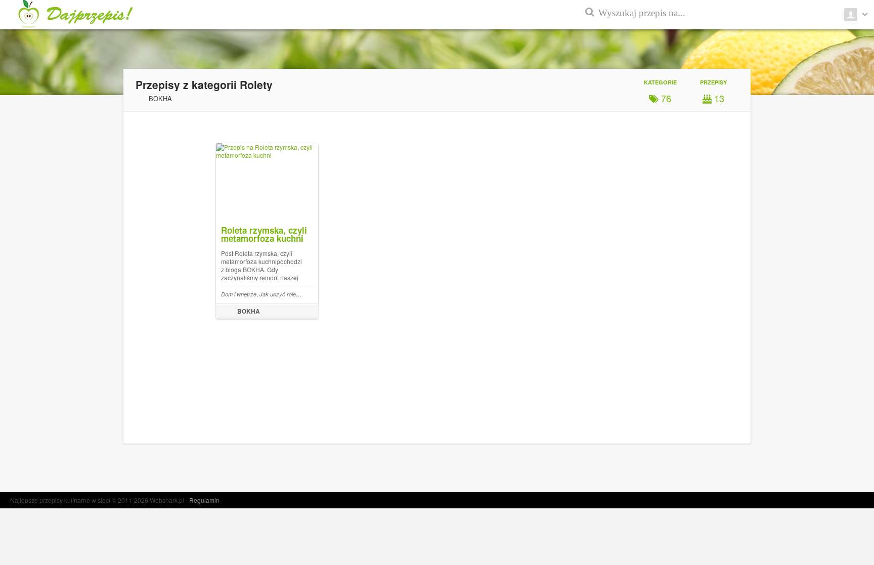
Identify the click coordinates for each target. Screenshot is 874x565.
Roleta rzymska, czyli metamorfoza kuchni (264, 234)
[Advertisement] (828, 243)
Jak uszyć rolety (279, 294)
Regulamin (204, 500)
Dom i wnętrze (238, 294)
